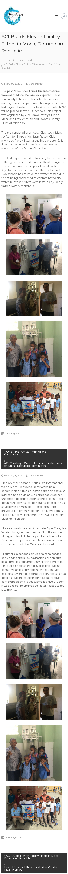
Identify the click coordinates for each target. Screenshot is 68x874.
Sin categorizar (13, 837)
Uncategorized (24, 60)
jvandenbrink (36, 83)
